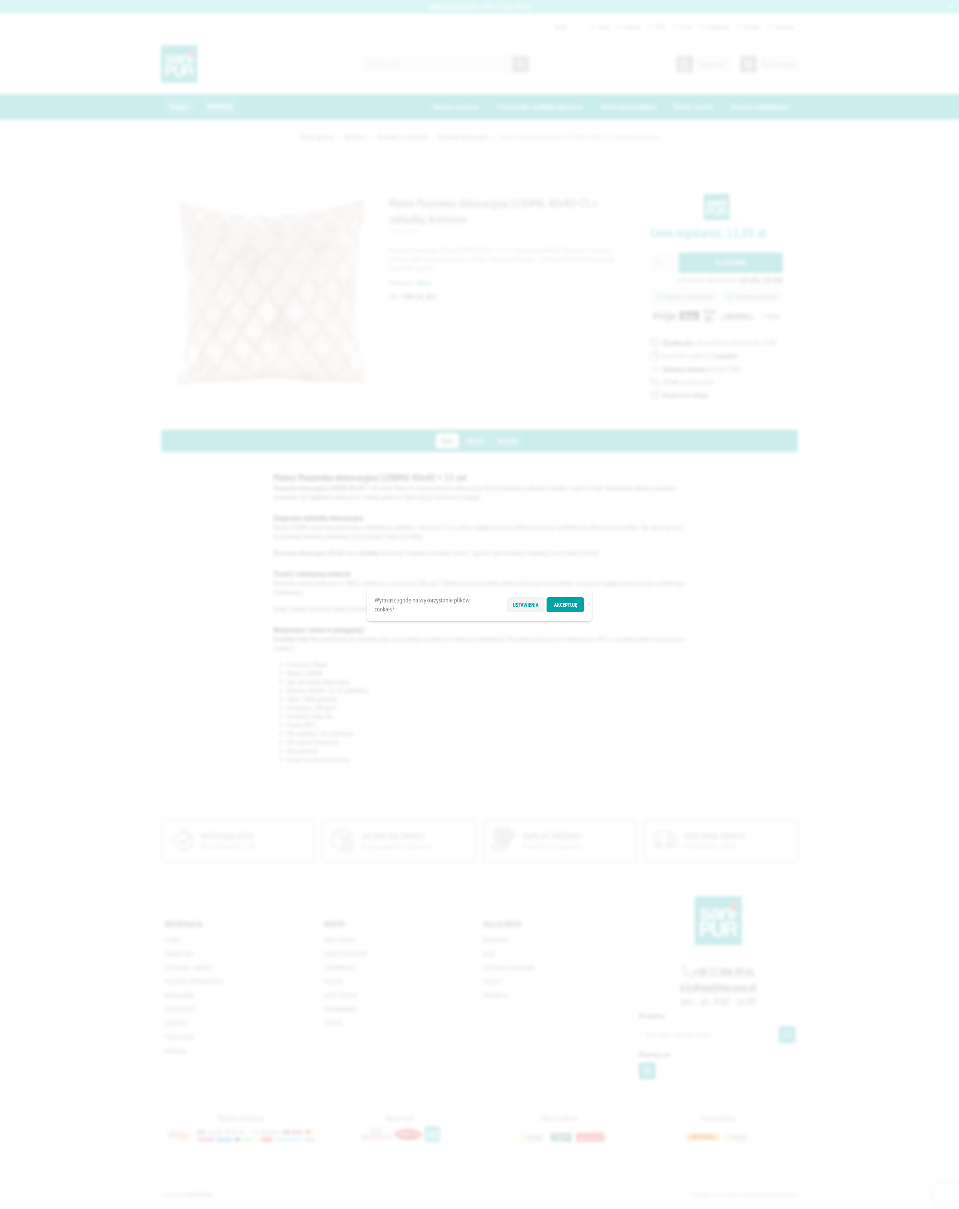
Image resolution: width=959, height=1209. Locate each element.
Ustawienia (526, 604)
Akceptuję (565, 604)
